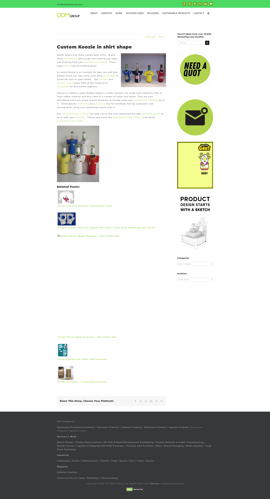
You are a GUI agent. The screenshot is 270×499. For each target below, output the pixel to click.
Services (62, 436)
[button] (208, 13)
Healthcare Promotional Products (76, 427)
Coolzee (103, 79)
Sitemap (155, 483)
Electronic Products (108, 427)
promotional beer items (70, 121)
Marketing (92, 478)
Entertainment (90, 460)
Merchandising (109, 478)
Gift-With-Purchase (112, 445)
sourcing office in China (75, 113)
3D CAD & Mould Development (121, 442)
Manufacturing (195, 442)
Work (73, 436)
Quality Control (65, 445)
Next (161, 36)
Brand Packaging (174, 445)
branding (80, 117)
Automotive (63, 460)
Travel (140, 460)
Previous (151, 36)
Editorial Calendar (67, 472)
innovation (63, 86)
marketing (84, 103)
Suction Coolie (65, 83)
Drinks (76, 460)
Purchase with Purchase (139, 445)
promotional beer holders (127, 117)
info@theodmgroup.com (69, 4)
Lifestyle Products (131, 427)
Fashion (104, 460)
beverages (110, 75)
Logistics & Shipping (88, 445)
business (101, 103)
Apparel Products (179, 427)
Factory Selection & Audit (170, 442)
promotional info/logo (146, 100)
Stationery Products (155, 427)
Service (150, 460)
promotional (71, 58)
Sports (123, 460)
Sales (82, 478)
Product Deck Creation (88, 442)
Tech (131, 460)
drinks (67, 65)
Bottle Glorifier (194, 445)
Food (114, 460)
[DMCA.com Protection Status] (135, 489)
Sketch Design (65, 442)
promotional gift (151, 113)
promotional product (95, 62)
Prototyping (147, 442)
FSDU (159, 445)
